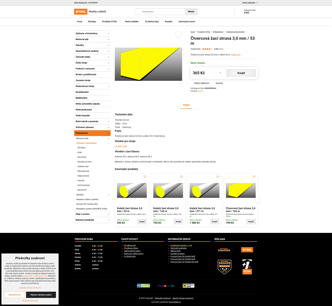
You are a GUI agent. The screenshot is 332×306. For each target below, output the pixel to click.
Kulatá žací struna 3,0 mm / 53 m (129, 210)
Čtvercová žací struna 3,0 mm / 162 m (240, 210)
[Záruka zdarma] (247, 266)
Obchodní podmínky (179, 248)
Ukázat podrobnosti (30, 301)
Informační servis (179, 239)
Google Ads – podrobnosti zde (35, 276)
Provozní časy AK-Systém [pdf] (183, 256)
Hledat (191, 11)
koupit (241, 73)
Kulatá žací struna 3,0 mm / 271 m (202, 210)
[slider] (207, 49)
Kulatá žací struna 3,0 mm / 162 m (165, 210)
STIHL (200, 91)
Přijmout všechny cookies (41, 295)
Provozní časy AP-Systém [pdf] (183, 259)
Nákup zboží (176, 251)
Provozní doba (84, 239)
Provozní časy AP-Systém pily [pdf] (184, 262)
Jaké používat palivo (132, 251)
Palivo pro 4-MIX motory (133, 254)
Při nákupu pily (130, 245)
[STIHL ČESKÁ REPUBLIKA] (247, 249)
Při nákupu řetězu (131, 248)
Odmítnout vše (14, 295)
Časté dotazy (129, 239)
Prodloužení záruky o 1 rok (181, 245)
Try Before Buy (130, 256)
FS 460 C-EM (121, 146)
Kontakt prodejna (178, 254)
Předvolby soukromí (163, 298)
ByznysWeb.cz (175, 302)
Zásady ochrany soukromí (182, 298)
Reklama (219, 239)
